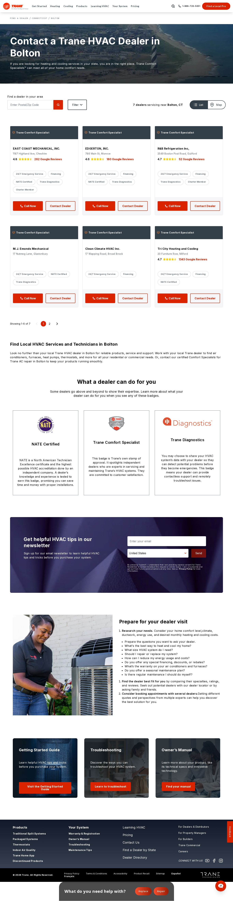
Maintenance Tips (80, 850)
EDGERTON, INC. (97, 148)
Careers (183, 851)
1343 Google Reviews (193, 259)
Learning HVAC (134, 827)
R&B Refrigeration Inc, (173, 148)
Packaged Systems (25, 839)
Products (20, 827)
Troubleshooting (79, 844)
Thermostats (21, 844)
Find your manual (178, 786)
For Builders (185, 839)
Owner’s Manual (79, 839)
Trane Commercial (189, 845)
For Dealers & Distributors (193, 826)
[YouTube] (207, 861)
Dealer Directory (135, 857)
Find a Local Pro (216, 6)
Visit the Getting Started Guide (45, 788)
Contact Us (131, 842)
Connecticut (39, 18)
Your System (79, 827)
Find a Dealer (19, 18)
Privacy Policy (186, 569)
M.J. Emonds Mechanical (31, 248)
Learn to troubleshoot (110, 786)
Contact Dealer (60, 206)
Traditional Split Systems (29, 833)
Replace (143, 891)
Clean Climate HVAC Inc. (102, 248)
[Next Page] (57, 323)
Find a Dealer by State (139, 850)
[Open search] (173, 6)
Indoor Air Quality (24, 850)
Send (198, 553)
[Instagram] (221, 861)
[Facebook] (214, 861)
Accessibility (120, 873)
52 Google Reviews (192, 159)
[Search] (58, 105)
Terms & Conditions (96, 873)
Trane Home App (23, 855)
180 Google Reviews (120, 159)
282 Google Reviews (48, 159)
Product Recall (142, 873)
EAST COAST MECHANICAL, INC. (36, 148)
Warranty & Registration (84, 833)
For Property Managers (192, 832)
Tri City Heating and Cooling (178, 248)
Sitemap (160, 873)
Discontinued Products (28, 860)
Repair (161, 891)
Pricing (128, 835)
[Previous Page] (37, 323)
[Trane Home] (16, 6)
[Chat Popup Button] (220, 885)
